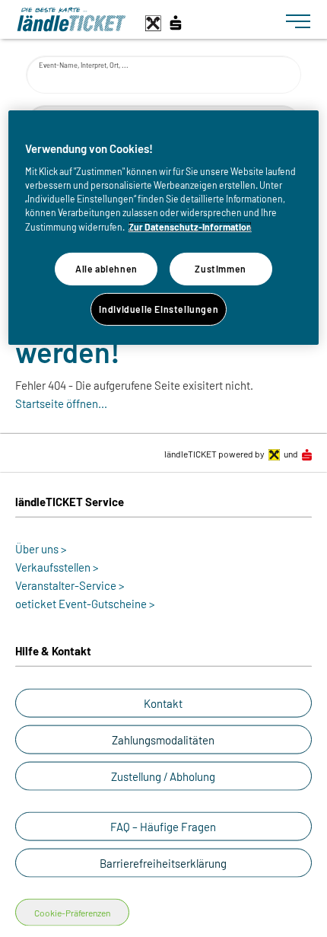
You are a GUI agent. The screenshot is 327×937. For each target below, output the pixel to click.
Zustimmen (220, 268)
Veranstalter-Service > (70, 585)
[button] (163, 703)
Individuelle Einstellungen (158, 309)
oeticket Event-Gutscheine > (85, 603)
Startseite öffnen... (61, 403)
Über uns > (41, 549)
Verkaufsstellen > (57, 567)
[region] (163, 228)
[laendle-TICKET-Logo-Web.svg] (145, 19)
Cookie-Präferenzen (72, 912)
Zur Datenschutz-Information (190, 227)
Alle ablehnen (106, 268)
